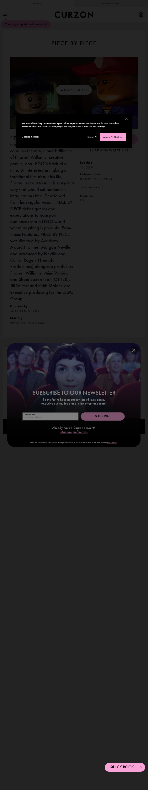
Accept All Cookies (113, 137)
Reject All (92, 137)
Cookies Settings (31, 137)
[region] (74, 131)
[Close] (126, 118)
